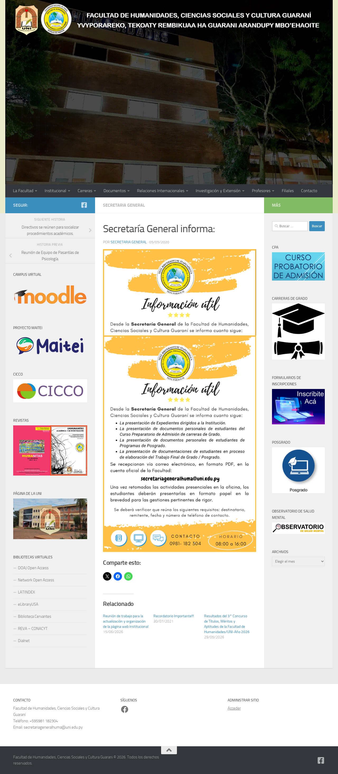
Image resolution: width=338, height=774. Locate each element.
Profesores (261, 190)
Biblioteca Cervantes (34, 616)
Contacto (309, 190)
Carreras (85, 190)
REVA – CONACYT (33, 628)
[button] (179, 443)
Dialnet (24, 640)
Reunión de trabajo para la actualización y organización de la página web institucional (125, 621)
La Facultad (23, 190)
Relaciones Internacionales (160, 190)
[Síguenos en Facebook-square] (84, 205)
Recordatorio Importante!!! (173, 616)
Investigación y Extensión (218, 190)
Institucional (55, 190)
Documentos (115, 190)
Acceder (234, 708)
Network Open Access (36, 580)
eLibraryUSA (28, 604)
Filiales (288, 190)
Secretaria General (124, 205)
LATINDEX (26, 592)
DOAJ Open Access (33, 568)
